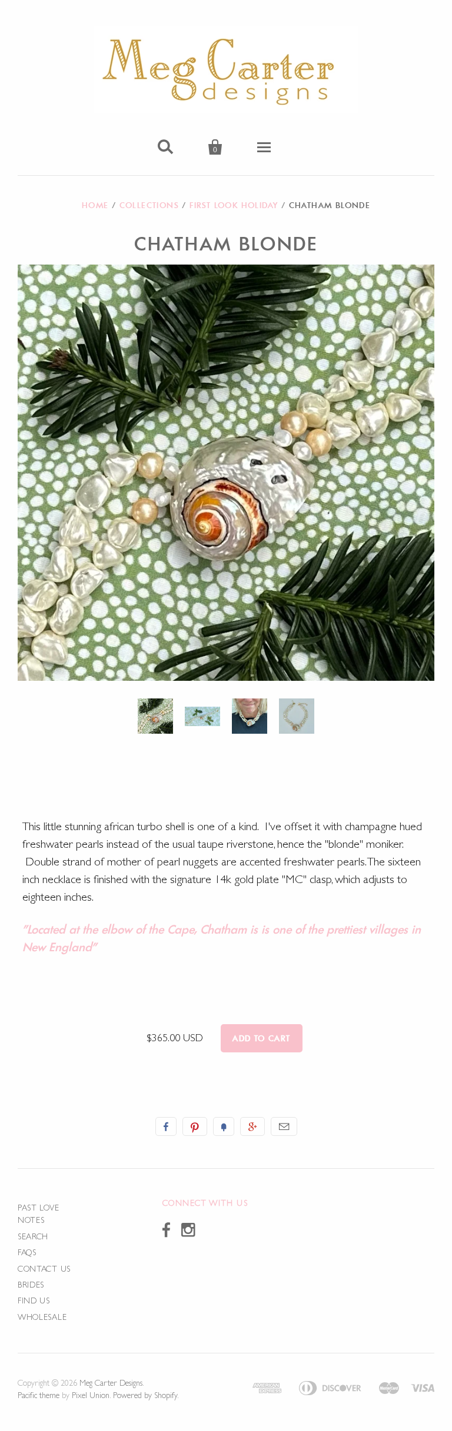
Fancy (223, 1126)
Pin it (194, 1126)
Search (33, 1236)
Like (166, 1126)
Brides (31, 1284)
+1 (252, 1126)
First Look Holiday (234, 205)
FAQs (27, 1252)
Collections (149, 205)
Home (95, 205)
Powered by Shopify (145, 1395)
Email (284, 1126)
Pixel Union (90, 1395)
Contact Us (44, 1268)
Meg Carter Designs (110, 1382)
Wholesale (42, 1317)
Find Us (34, 1300)
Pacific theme (38, 1395)
